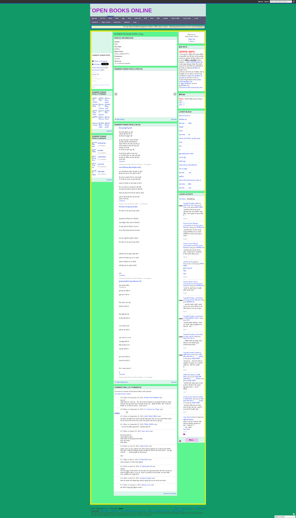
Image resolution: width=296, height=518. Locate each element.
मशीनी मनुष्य (182, 161)
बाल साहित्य (100, 150)
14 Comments (148, 377)
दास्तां (180, 142)
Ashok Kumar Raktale (190, 223)
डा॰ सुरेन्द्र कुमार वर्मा (146, 466)
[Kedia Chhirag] (101, 106)
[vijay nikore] (107, 119)
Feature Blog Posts (98, 68)
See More (186, 429)
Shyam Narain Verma (190, 282)
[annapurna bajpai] (107, 100)
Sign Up (260, 1)
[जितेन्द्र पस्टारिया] (95, 100)
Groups (94, 74)
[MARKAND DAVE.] (107, 125)
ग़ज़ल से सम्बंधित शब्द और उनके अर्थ (130, 511)
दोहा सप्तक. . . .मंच (184, 135)
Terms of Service (200, 508)
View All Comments (169, 493)
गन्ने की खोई (182, 157)
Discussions (96, 70)
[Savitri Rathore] (101, 112)
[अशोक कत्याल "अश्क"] (107, 106)
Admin (106, 508)
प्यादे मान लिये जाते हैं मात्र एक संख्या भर (190, 180)
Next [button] (175, 94)
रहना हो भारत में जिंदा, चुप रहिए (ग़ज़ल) (189, 138)
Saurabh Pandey (188, 203)
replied (197, 203)
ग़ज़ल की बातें (101, 164)
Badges (176, 508)
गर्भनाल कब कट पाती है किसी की (188, 165)
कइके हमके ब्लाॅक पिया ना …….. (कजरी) (193, 355)
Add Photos (121, 119)
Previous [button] (115, 94)
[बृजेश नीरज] (107, 112)
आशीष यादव (186, 375)
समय (180, 146)
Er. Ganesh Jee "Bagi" (151, 409)
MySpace (97, 64)
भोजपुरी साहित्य (196, 358)
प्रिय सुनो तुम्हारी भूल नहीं (125, 128)
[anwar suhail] (95, 125)
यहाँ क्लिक (195, 68)
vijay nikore (145, 431)
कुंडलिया (181, 176)
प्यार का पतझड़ (183, 169)
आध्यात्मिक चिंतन (102, 143)
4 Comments (147, 278)
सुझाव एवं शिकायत (186, 83)
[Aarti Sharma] (101, 119)
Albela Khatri (144, 446)
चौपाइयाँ (181, 127)
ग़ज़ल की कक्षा (105, 511)
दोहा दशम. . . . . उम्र (185, 173)
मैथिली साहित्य (199, 207)
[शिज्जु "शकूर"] (101, 100)
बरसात (181, 131)
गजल (184, 207)
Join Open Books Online (122, 394)
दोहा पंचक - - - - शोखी (185, 123)
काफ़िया (150, 511)
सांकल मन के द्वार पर (184, 116)
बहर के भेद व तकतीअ (178, 511)
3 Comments (147, 164)
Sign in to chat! (280, 516)
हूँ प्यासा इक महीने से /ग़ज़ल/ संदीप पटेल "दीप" (130, 281)
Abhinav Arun (146, 485)
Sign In (266, 1)
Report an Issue (187, 508)
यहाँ (182, 85)
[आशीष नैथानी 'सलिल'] (101, 125)
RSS (180, 441)
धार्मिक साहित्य (101, 172)
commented (187, 225)
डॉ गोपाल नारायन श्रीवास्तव (151, 398)
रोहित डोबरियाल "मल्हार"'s (192, 318)
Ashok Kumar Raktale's (193, 300)
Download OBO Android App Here (191, 87)
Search (294, 1)
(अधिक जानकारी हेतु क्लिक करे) (190, 81)
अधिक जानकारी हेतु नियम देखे (194, 62)
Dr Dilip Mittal (143, 459)
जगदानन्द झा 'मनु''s (188, 205)
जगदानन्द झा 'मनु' (188, 262)
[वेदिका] (95, 119)
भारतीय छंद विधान (102, 157)
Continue (122, 161)
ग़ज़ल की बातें (114, 511)
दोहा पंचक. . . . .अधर (185, 188)
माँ (179, 150)
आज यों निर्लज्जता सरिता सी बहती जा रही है (130, 167)
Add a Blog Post (122, 382)
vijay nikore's (189, 336)
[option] (145, 94)
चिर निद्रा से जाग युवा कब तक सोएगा (128, 207)
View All (109, 131)
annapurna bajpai (145, 478)
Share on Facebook (100, 61)
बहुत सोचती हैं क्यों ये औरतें (186, 154)
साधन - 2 (181, 105)
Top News (182, 199)
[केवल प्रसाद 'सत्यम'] (95, 112)
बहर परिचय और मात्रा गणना (162, 511)
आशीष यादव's (187, 354)
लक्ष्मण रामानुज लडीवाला (150, 416)
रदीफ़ (143, 511)
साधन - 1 (181, 103)
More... (191, 440)
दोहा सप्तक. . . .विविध (185, 184)
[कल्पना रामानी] (95, 106)
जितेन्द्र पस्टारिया (149, 424)
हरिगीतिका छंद (183, 119)
